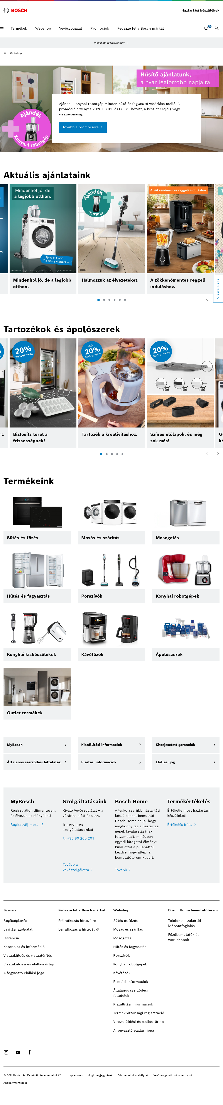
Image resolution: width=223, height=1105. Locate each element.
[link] (217, 28)
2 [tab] (104, 300)
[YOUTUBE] (17, 1052)
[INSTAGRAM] (6, 1052)
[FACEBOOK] (29, 1052)
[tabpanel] (111, 239)
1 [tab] (98, 300)
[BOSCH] (15, 10)
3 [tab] (109, 300)
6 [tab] (125, 300)
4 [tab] (114, 300)
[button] (1, 28)
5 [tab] (120, 300)
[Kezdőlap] (4, 53)
